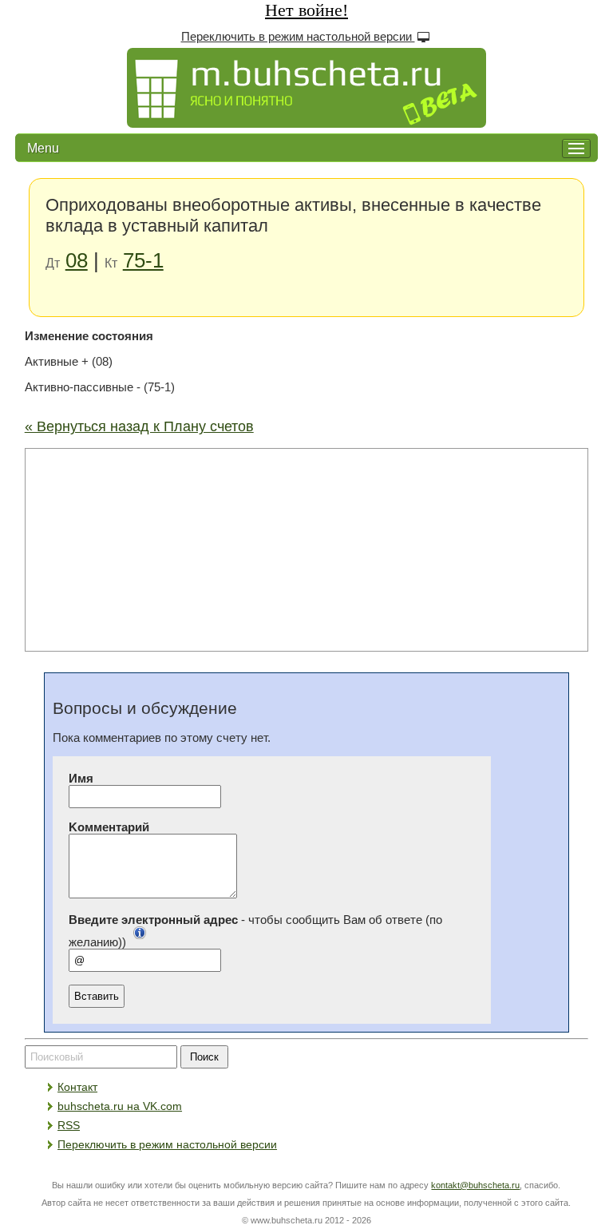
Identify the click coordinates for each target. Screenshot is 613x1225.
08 (76, 260)
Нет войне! (306, 10)
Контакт (77, 1086)
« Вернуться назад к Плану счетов (139, 426)
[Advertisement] (306, 548)
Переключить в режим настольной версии (298, 36)
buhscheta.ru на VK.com (119, 1106)
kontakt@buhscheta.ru (475, 1185)
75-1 (143, 260)
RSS (68, 1125)
